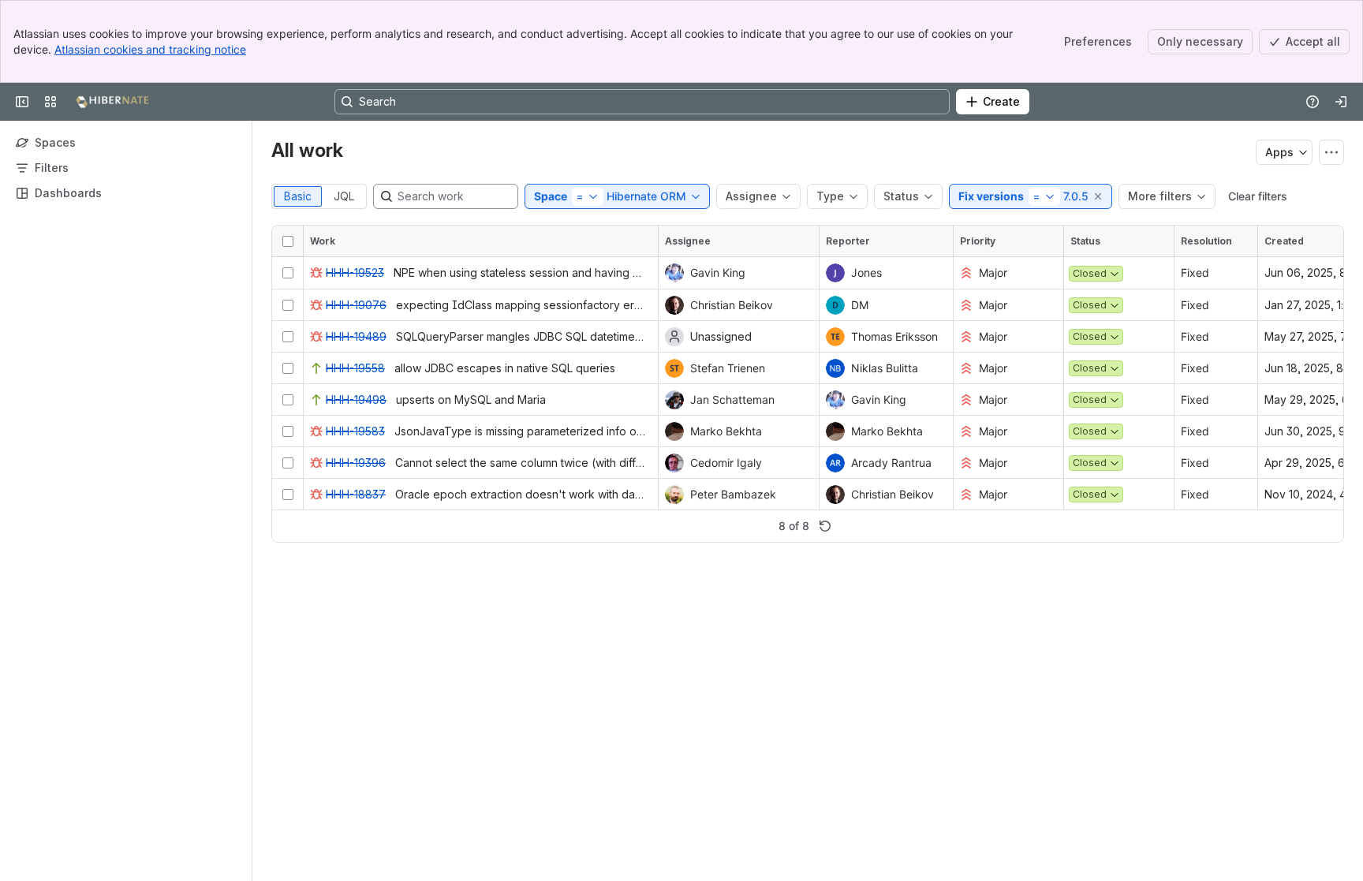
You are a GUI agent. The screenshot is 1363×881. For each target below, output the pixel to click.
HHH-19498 (356, 399)
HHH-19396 (356, 462)
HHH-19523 (355, 272)
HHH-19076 (356, 305)
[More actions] (1331, 152)
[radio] (298, 196)
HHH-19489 (356, 336)
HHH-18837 (356, 494)
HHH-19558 (355, 368)
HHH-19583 (355, 431)
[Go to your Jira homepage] (112, 101)
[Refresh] (825, 526)
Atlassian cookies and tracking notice (150, 49)
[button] (1099, 196)
